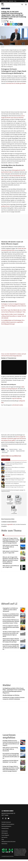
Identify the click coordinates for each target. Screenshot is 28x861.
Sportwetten (4, 837)
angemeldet (10, 524)
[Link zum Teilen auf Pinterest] (8, 24)
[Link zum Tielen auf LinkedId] (16, 24)
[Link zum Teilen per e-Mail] (21, 24)
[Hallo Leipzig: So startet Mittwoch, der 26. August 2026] (22, 567)
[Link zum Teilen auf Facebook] (6, 24)
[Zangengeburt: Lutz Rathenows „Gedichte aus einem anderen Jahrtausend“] (22, 609)
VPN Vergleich (5, 833)
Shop (15, 1)
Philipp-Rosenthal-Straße (20, 450)
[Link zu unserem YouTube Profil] (8, 818)
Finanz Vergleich (5, 835)
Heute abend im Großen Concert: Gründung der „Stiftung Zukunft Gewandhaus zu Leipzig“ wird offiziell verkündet (13, 316)
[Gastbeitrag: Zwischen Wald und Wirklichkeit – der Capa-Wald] (22, 762)
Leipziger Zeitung (4, 1)
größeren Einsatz (5, 206)
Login (26, 1)
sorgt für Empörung (16, 398)
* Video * (6, 449)
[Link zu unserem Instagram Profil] (5, 818)
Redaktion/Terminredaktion (8, 824)
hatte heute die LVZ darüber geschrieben (16, 83)
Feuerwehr (3, 450)
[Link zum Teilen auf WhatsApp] (11, 24)
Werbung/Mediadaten (6, 826)
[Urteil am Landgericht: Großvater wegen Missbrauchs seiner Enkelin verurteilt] (22, 627)
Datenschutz (4, 843)
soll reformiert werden (17, 405)
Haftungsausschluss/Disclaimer (8, 841)
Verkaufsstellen (5, 828)
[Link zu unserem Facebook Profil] (3, 818)
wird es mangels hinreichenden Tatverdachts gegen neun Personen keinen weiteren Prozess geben (13, 438)
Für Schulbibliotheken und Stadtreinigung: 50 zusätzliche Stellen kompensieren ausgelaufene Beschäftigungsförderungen (13, 322)
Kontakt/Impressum (6, 822)
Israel (8, 450)
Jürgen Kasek (12, 450)
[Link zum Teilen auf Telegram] (13, 24)
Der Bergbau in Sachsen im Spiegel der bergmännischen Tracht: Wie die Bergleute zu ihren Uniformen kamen (13, 305)
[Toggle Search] (22, 4)
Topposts (7, 8)
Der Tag (3, 8)
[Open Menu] (26, 4)
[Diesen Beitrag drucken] (19, 24)
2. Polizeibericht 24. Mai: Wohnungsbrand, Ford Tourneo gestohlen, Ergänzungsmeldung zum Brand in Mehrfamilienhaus (16, 464)
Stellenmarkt (11, 1)
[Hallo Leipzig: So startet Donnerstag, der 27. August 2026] (22, 553)
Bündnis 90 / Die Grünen (13, 449)
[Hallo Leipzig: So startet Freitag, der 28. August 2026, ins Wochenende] (22, 547)
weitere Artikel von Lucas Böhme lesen (11, 456)
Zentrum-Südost (4, 452)
